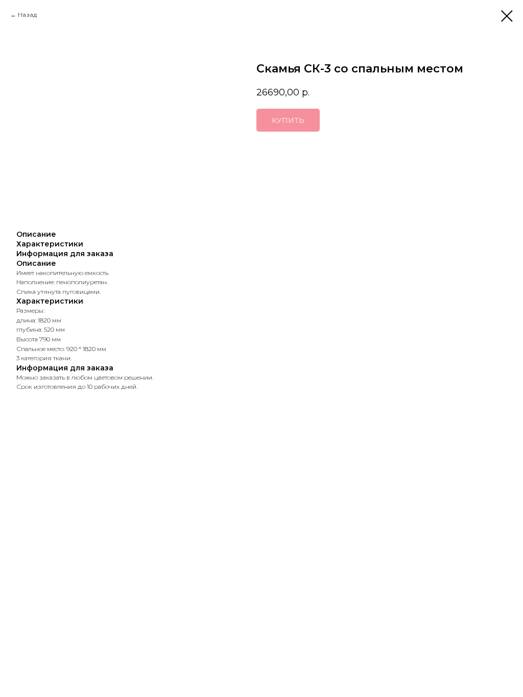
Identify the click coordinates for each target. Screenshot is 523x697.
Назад (27, 14)
